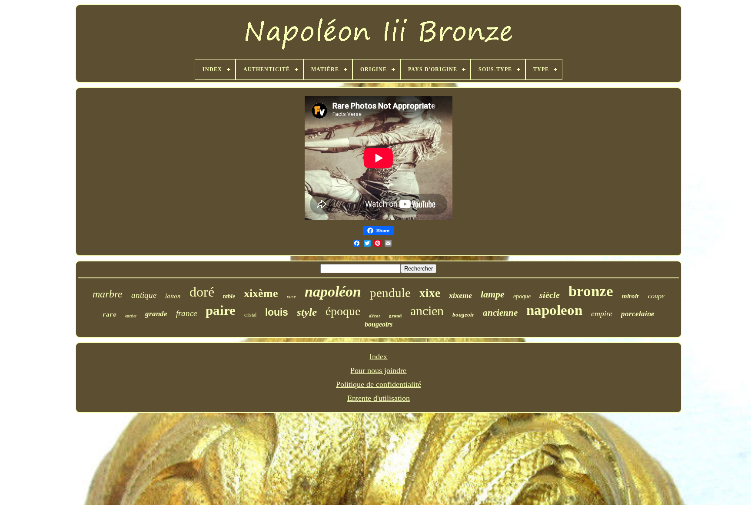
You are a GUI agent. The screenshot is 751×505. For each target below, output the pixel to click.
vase (291, 297)
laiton (173, 295)
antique (143, 295)
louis (276, 312)
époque (343, 311)
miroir (630, 296)
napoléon (333, 292)
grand (395, 315)
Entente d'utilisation (378, 398)
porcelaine (638, 314)
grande (156, 314)
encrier (130, 316)
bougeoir (463, 314)
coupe (656, 296)
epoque (522, 296)
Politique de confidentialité (378, 384)
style (307, 312)
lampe (493, 294)
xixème (261, 293)
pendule (390, 293)
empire (601, 313)
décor (374, 315)
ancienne (500, 312)
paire (221, 310)
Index (378, 356)
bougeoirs (378, 324)
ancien (427, 311)
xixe (429, 293)
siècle (549, 295)
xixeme (460, 295)
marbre (108, 294)
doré (201, 292)
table (229, 296)
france (186, 313)
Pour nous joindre (378, 370)
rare (109, 315)
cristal (250, 315)
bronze (590, 291)
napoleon (554, 310)
